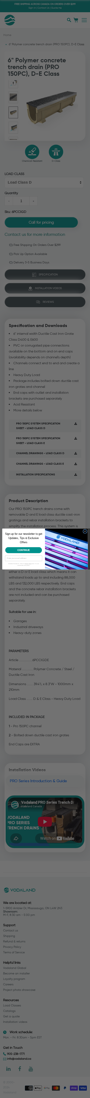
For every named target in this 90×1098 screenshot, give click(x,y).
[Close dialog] (85, 531)
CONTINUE (23, 550)
